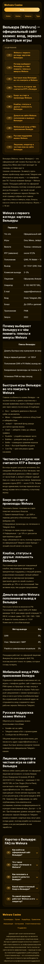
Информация (8, 924)
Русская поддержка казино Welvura (23, 137)
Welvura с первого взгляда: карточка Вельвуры (22, 55)
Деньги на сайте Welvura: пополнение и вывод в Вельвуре (25, 118)
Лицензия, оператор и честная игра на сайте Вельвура (24, 147)
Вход (22, 10)
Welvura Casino (13, 5)
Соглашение (19, 924)
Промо (17, 919)
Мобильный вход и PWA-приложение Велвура (25, 128)
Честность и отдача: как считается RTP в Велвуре (25, 88)
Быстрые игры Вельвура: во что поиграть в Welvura (25, 79)
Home (8, 16)
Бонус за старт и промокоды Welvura (23, 96)
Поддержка (22, 928)
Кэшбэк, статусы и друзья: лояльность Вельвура (23, 106)
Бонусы (28, 16)
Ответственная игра (32, 924)
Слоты (17, 16)
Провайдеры (8, 919)
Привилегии (36, 919)
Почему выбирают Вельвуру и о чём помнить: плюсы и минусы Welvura (22, 68)
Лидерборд (26, 919)
